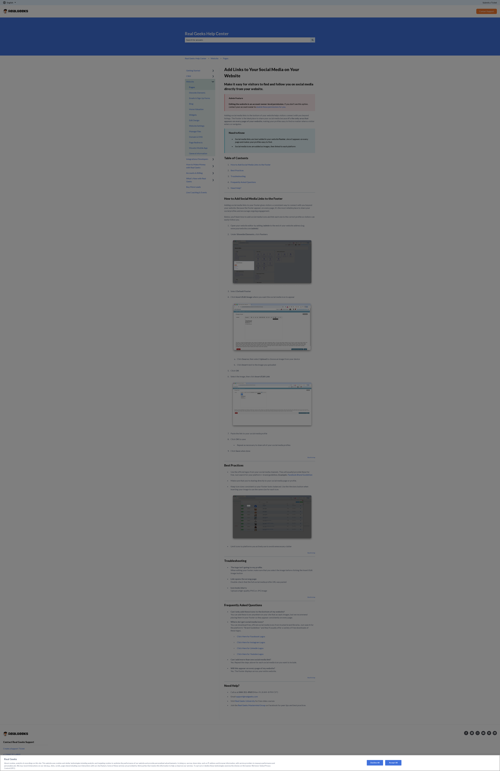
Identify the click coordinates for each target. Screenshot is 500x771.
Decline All (375, 763)
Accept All (393, 763)
